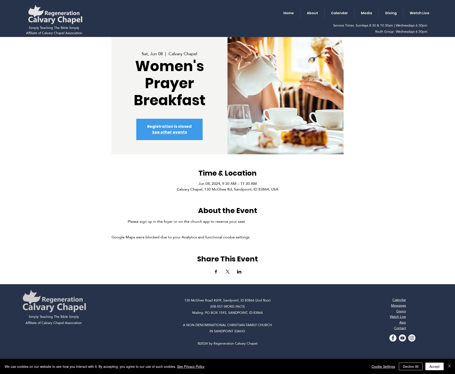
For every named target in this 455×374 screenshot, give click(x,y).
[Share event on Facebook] (216, 272)
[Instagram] (411, 338)
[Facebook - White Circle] (392, 338)
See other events (169, 132)
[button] (312, 13)
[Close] (449, 366)
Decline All (411, 366)
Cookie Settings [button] (383, 366)
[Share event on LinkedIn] (239, 272)
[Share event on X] (227, 272)
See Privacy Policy (191, 366)
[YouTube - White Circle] (402, 338)
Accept (434, 366)
